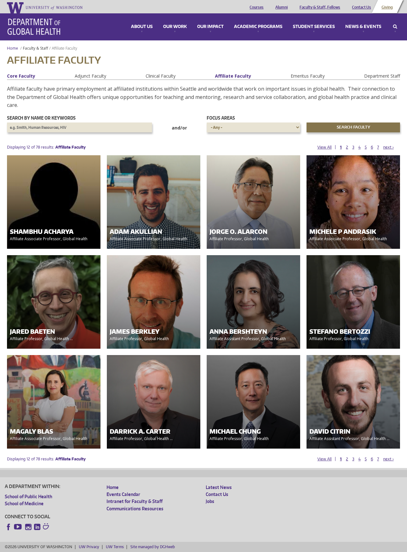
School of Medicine (24, 503)
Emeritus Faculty (308, 76)
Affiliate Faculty (233, 76)
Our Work (175, 26)
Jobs (210, 501)
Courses (257, 7)
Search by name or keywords (41, 118)
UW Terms (115, 546)
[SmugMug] (47, 527)
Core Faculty (21, 76)
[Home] (34, 27)
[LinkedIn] (37, 527)
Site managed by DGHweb (152, 546)
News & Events (363, 26)
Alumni (281, 7)
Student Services (314, 26)
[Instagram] (28, 527)
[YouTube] (18, 527)
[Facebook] (8, 527)
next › (388, 147)
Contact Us (361, 7)
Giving (387, 7)
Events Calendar (123, 494)
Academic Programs (258, 26)
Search (395, 27)
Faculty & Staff (35, 48)
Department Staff (382, 76)
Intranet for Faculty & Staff (134, 501)
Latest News (219, 487)
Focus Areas (221, 118)
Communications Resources (135, 508)
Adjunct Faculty (90, 76)
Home (12, 48)
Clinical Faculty (161, 76)
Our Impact (210, 26)
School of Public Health (28, 496)
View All (324, 147)
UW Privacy (89, 546)
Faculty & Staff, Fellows (320, 7)
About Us (142, 26)
